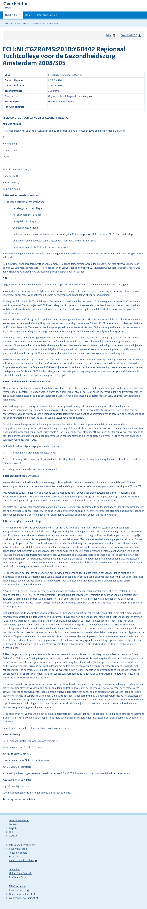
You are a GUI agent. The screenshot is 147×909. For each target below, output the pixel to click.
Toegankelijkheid (18, 852)
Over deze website (19, 820)
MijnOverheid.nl (17, 886)
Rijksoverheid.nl (17, 890)
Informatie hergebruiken (22, 845)
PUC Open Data (17, 877)
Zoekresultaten (39, 23)
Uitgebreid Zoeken (47, 15)
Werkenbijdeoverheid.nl (22, 898)
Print (108, 35)
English (13, 828)
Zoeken (26, 23)
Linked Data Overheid (20, 873)
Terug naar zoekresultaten (21, 799)
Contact (13, 824)
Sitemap (13, 856)
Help (11, 832)
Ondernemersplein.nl (20, 894)
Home (28, 15)
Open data (14, 869)
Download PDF (129, 35)
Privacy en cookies (18, 848)
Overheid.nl (11, 16)
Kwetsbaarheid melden (21, 860)
